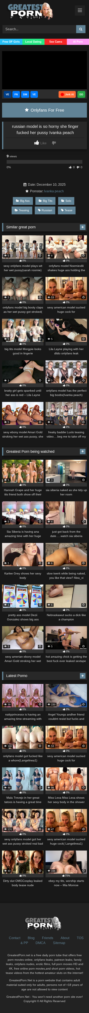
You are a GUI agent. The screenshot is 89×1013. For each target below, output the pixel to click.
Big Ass (25, 200)
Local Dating (33, 41)
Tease (68, 210)
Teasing (24, 210)
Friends (47, 938)
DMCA (41, 943)
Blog (31, 938)
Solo (68, 200)
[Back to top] (76, 1001)
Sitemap (59, 943)
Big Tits (47, 200)
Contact (14, 938)
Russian (47, 210)
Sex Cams (55, 41)
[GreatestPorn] (36, 12)
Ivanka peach (54, 191)
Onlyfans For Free (46, 110)
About (65, 938)
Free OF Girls (11, 41)
